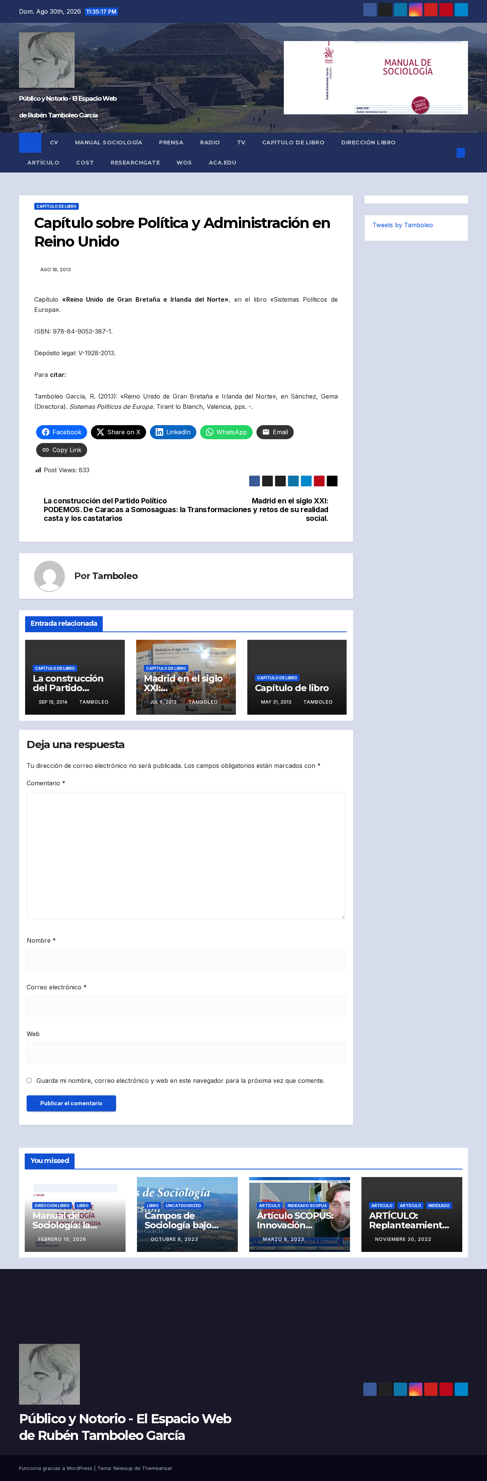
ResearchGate (135, 162)
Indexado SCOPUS (307, 1205)
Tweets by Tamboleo (402, 225)
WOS (184, 162)
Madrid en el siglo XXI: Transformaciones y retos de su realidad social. (257, 510)
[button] (448, 153)
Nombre (41, 940)
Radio (210, 142)
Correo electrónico (57, 987)
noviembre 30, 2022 (403, 1239)
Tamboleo (114, 575)
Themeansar (157, 1468)
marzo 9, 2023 (283, 1239)
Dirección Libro (368, 142)
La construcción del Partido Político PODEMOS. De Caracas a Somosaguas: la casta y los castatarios (115, 510)
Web (33, 1034)
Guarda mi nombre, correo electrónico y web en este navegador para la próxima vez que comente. (181, 1080)
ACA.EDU (223, 162)
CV (54, 142)
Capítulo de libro (293, 142)
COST (85, 162)
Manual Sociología (109, 142)
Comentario (46, 783)
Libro (83, 1205)
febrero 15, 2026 (62, 1239)
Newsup (123, 1468)
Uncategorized (183, 1205)
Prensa (171, 142)
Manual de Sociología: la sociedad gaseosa (71, 1225)
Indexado (439, 1205)
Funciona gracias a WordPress (56, 1468)
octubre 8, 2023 (174, 1239)
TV (241, 142)
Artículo (43, 162)
